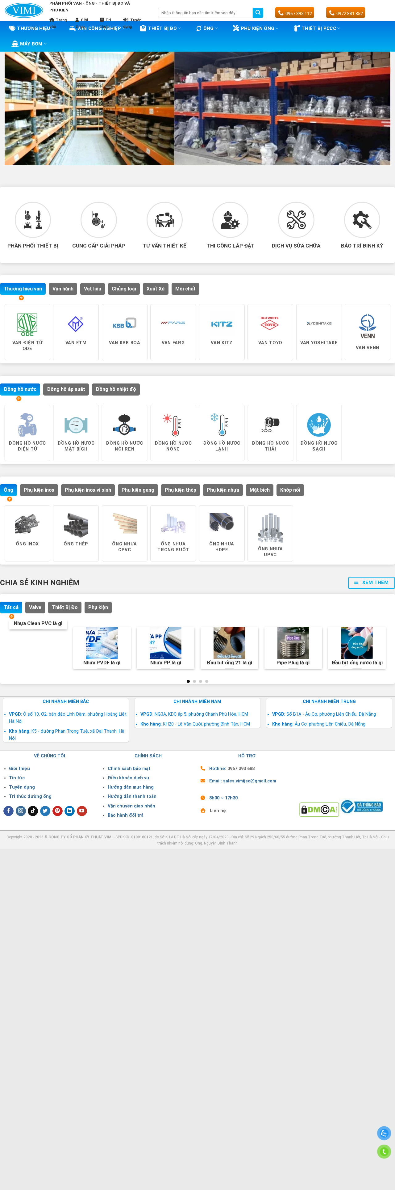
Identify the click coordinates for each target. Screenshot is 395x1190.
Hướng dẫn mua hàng (131, 787)
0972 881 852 (349, 13)
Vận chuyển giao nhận (131, 806)
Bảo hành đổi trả (125, 815)
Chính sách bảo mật (129, 768)
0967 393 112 (298, 13)
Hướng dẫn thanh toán (132, 796)
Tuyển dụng (22, 787)
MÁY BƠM (31, 44)
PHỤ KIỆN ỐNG (258, 28)
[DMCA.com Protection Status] (319, 809)
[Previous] (6, 344)
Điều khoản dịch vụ (128, 778)
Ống (208, 28)
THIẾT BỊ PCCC (318, 28)
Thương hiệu (33, 28)
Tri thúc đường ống (30, 796)
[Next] (387, 344)
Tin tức (17, 778)
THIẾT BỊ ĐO (162, 28)
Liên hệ (218, 810)
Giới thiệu (19, 768)
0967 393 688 (241, 768)
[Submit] (258, 13)
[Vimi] (24, 10)
